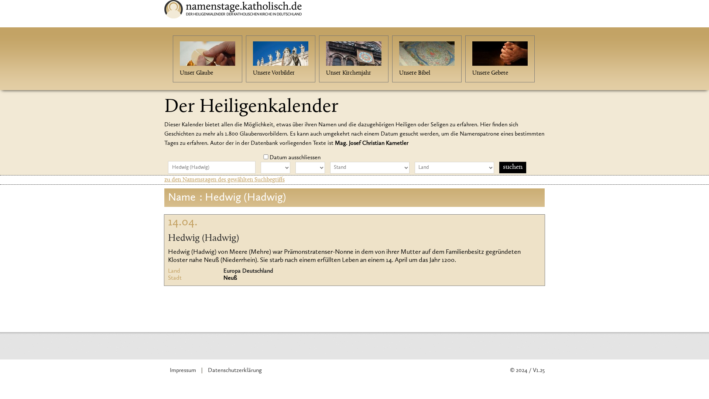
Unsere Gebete (490, 73)
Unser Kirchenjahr (348, 73)
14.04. (183, 222)
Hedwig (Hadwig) (203, 238)
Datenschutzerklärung (235, 371)
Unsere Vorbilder (274, 73)
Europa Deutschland (248, 271)
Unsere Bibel (414, 73)
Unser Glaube (196, 73)
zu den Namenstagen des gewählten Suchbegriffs (224, 180)
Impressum (183, 371)
